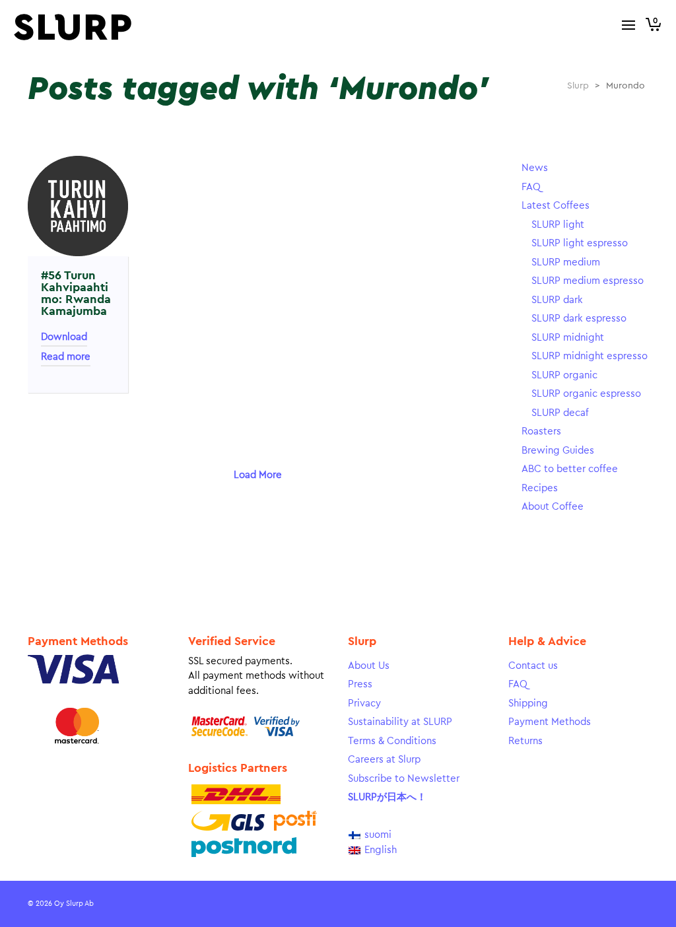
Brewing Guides (558, 451)
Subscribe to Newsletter (403, 779)
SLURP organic (564, 375)
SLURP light (557, 225)
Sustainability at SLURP (400, 722)
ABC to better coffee (570, 469)
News (535, 168)
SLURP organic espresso (586, 394)
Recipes (540, 488)
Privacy (364, 703)
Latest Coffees (556, 206)
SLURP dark (557, 300)
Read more (65, 357)
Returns (525, 741)
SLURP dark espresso (578, 319)
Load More (258, 475)
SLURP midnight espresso (589, 356)
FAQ (531, 187)
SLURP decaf (560, 413)
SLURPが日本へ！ (387, 797)
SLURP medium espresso (587, 281)
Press (360, 684)
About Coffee (553, 507)
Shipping (528, 703)
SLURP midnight (567, 338)
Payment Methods (549, 722)
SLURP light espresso (579, 243)
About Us (368, 666)
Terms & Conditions (392, 741)
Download (64, 337)
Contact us (533, 666)
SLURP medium (565, 262)
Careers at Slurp (384, 760)
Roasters (541, 431)
